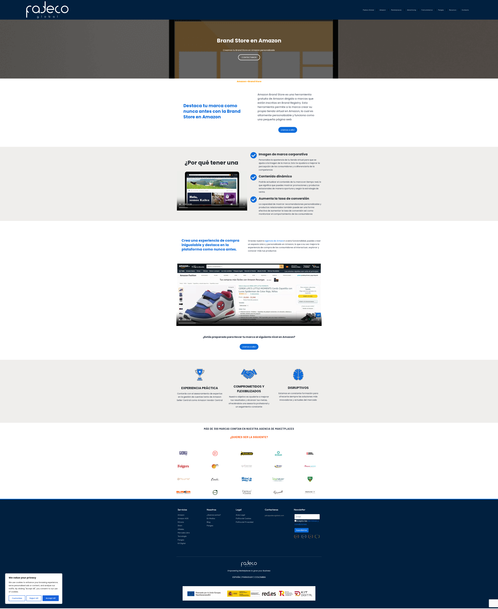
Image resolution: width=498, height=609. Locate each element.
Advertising (411, 10)
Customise (17, 598)
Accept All (51, 598)
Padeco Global (368, 10)
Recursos (452, 10)
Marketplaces (396, 10)
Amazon (383, 10)
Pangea (441, 10)
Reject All (34, 598)
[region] (33, 588)
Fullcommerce (427, 10)
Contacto (465, 10)
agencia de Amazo (274, 240)
